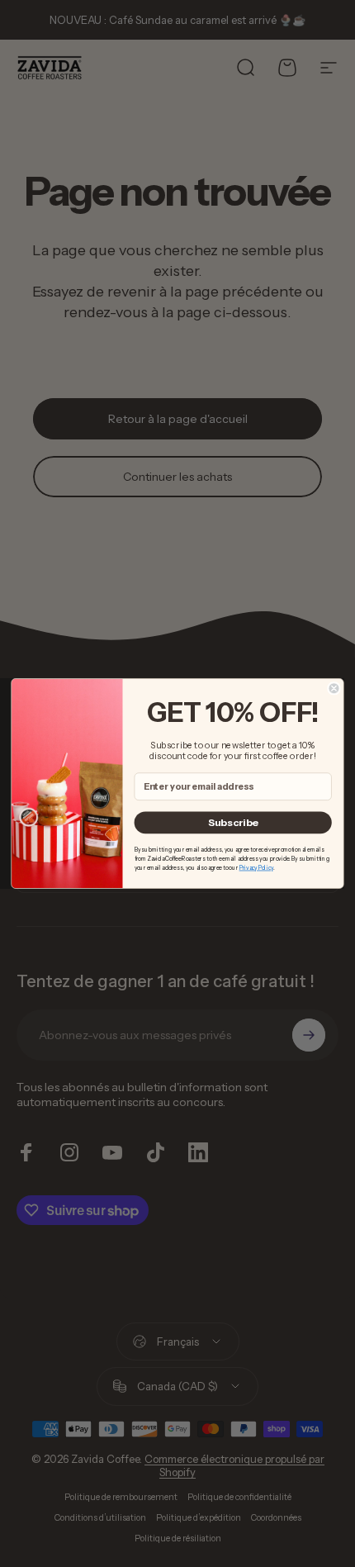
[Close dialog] (334, 688)
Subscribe (233, 822)
